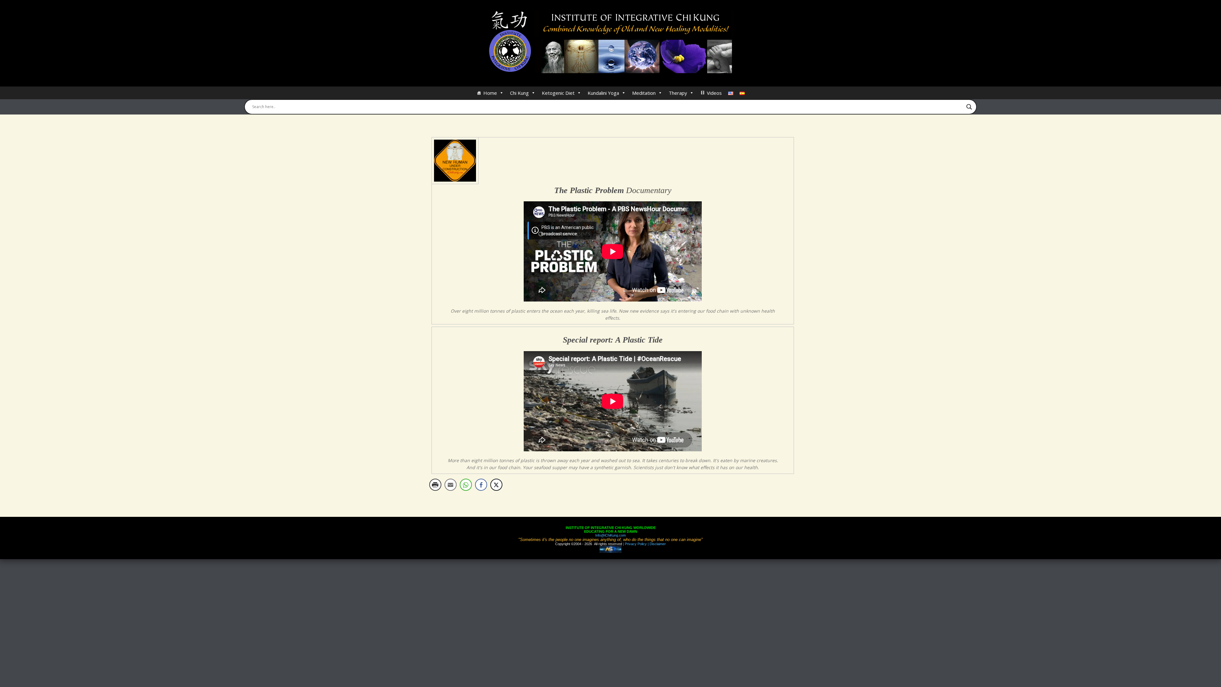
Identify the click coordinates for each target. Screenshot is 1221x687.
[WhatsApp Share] (466, 485)
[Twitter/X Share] (496, 485)
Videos (714, 93)
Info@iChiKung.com (610, 535)
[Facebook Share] (481, 485)
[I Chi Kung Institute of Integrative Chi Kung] (610, 42)
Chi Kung (519, 93)
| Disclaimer (656, 544)
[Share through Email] (451, 485)
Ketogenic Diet (558, 93)
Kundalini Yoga (603, 93)
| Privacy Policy (634, 544)
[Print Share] (435, 485)
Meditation (644, 93)
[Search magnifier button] (969, 106)
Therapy (678, 93)
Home (490, 93)
